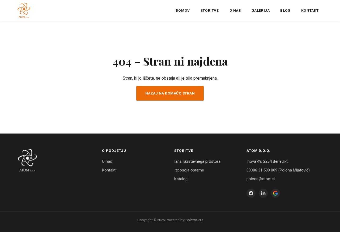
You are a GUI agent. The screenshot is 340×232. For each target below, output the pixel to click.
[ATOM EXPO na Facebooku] (251, 193)
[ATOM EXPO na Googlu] (275, 193)
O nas (235, 10)
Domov (183, 10)
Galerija (261, 10)
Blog (285, 10)
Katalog (181, 179)
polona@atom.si (260, 179)
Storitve (210, 10)
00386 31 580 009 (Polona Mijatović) (278, 170)
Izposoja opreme (189, 170)
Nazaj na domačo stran (170, 93)
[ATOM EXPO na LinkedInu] (263, 193)
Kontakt (310, 10)
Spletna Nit (194, 220)
